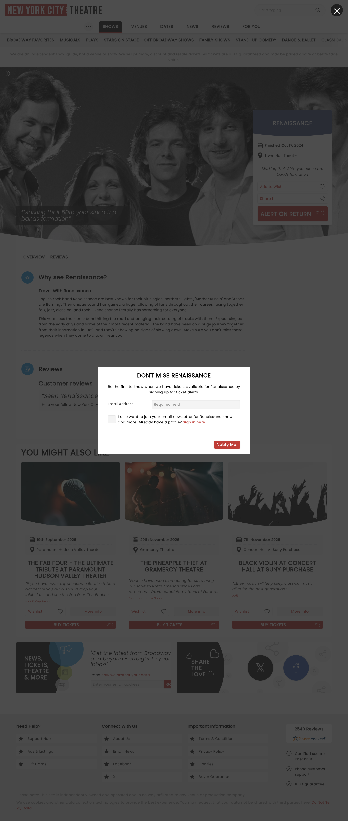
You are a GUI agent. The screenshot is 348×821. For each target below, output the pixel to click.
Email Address (120, 403)
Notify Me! (227, 444)
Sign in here (194, 422)
